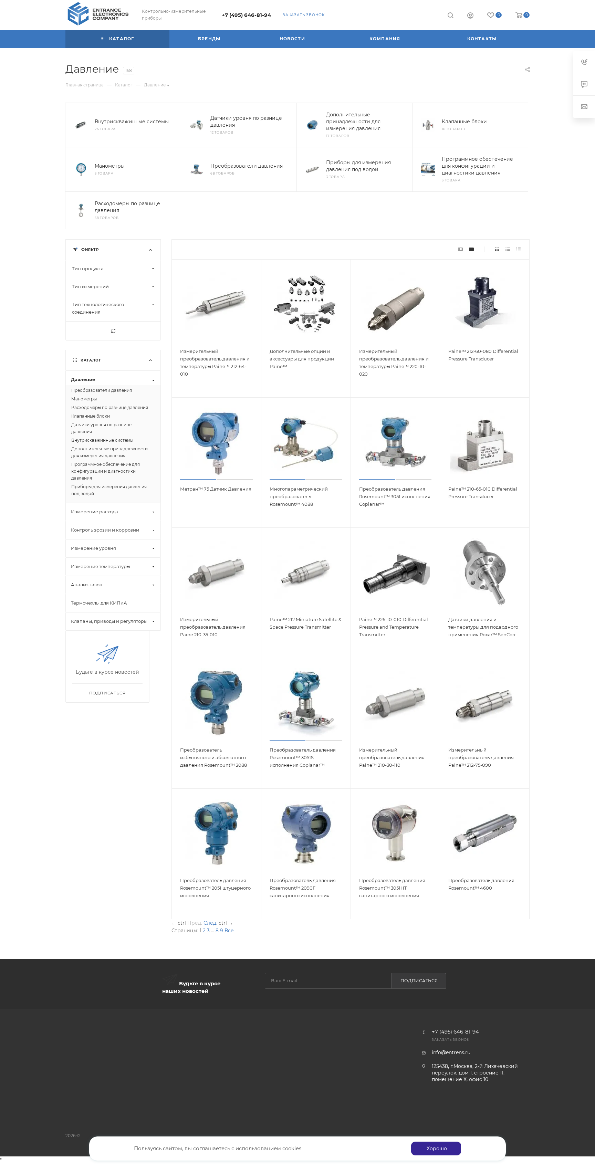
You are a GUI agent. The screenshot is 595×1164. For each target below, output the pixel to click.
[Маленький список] (460, 249)
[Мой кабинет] (470, 16)
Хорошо (437, 1148)
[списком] (507, 249)
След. (210, 923)
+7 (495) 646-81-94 (246, 15)
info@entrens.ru (451, 1052)
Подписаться (419, 980)
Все (229, 930)
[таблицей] (518, 249)
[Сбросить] (113, 330)
